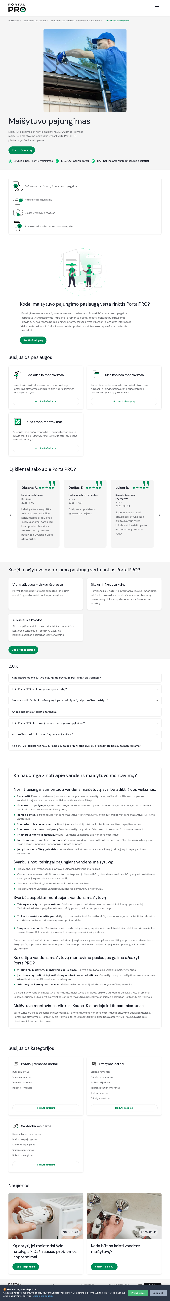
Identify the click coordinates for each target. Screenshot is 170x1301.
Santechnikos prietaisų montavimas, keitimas (75, 20)
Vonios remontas (21, 1077)
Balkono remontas (22, 1087)
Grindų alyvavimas (101, 1098)
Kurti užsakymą (22, 150)
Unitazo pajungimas (23, 1149)
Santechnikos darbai (35, 20)
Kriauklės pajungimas (23, 1144)
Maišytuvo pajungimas (24, 1139)
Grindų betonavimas (102, 1077)
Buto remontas (20, 1071)
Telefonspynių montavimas (105, 1087)
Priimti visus (138, 1292)
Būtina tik (158, 1292)
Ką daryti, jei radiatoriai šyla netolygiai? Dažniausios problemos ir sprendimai (44, 1251)
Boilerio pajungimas (23, 1155)
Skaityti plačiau (26, 1266)
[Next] (159, 515)
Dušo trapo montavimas (44, 422)
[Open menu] (157, 7)
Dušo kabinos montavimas (124, 375)
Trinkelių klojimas (100, 1093)
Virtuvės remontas (22, 1082)
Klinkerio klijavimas (100, 1082)
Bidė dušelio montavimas (45, 375)
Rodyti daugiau (46, 1107)
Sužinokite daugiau (43, 1295)
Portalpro (13, 20)
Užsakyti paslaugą (23, 649)
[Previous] (11, 515)
